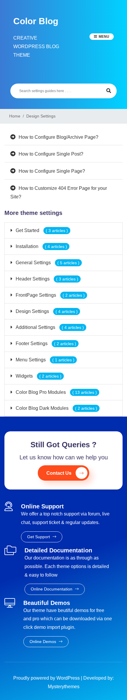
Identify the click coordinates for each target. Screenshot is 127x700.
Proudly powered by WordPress (47, 678)
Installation (40, 246)
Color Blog (35, 21)
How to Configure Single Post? (51, 153)
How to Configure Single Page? (52, 171)
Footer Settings (45, 343)
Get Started (41, 230)
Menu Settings (44, 359)
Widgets (37, 375)
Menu (104, 37)
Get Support (39, 536)
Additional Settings (49, 327)
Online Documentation (52, 589)
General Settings (46, 262)
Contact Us (58, 473)
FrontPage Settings (49, 295)
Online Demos (43, 641)
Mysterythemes (63, 686)
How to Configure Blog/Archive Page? (58, 137)
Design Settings (46, 311)
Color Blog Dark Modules (55, 408)
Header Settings (46, 278)
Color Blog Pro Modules (55, 392)
